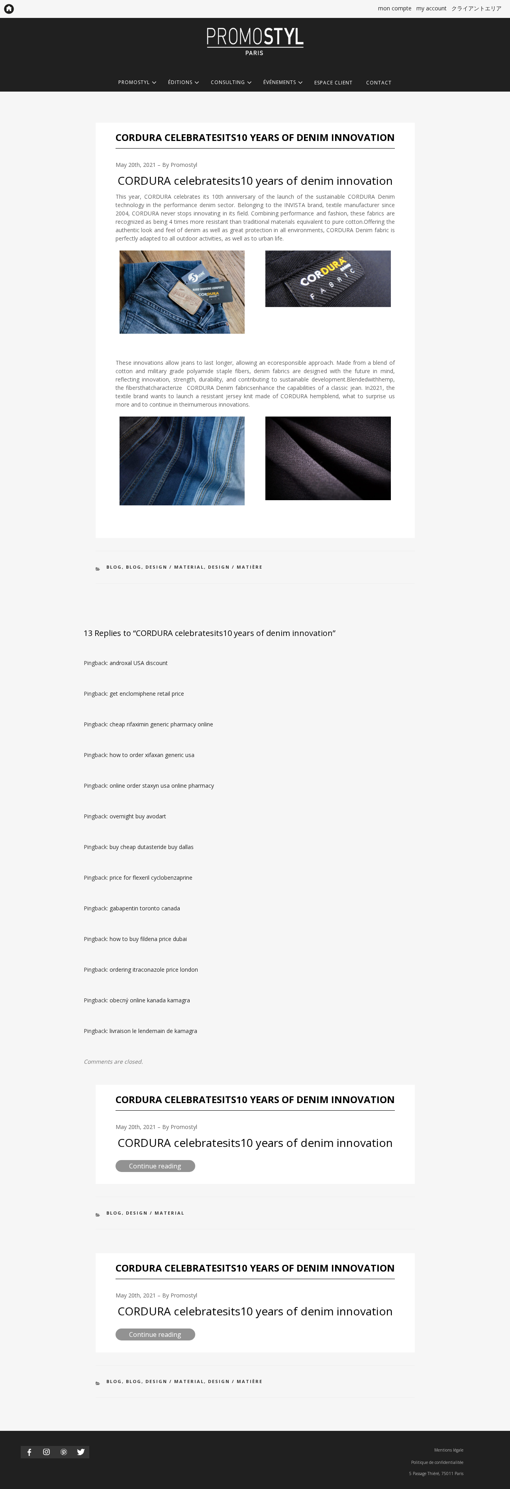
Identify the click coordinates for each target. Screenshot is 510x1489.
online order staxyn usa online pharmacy (162, 785)
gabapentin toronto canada (145, 908)
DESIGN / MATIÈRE (235, 567)
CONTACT (379, 82)
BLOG (114, 567)
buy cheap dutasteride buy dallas (152, 847)
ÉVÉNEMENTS (279, 82)
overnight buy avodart (138, 816)
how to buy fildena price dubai (148, 939)
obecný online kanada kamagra (150, 1000)
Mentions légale (448, 1450)
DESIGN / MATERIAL (174, 567)
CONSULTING (228, 82)
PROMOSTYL (134, 82)
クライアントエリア (476, 8)
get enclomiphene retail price (147, 693)
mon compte (395, 8)
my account (431, 8)
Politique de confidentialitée (437, 1462)
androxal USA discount (139, 663)
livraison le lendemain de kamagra (153, 1031)
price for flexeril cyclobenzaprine (151, 877)
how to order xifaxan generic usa (152, 755)
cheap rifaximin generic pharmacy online (161, 724)
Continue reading (162, 1166)
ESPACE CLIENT (333, 82)
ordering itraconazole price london (154, 969)
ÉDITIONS (180, 82)
